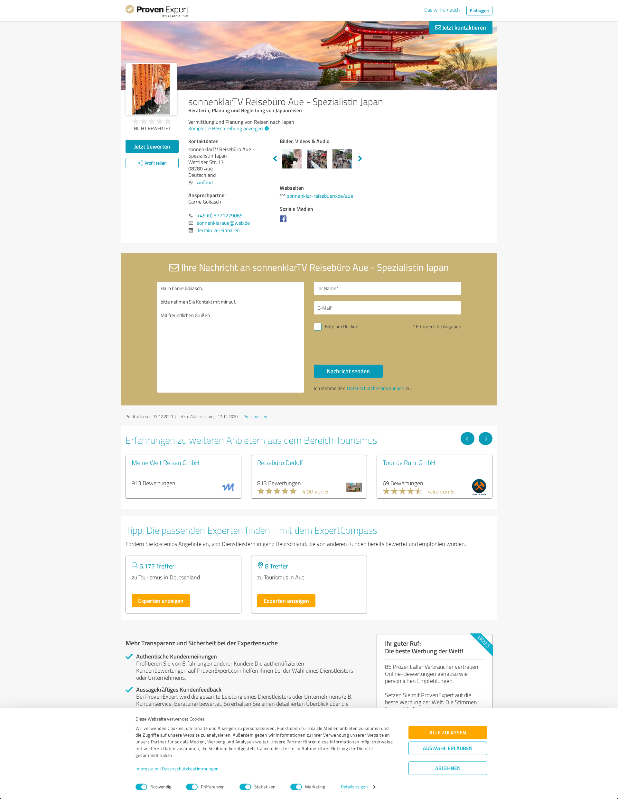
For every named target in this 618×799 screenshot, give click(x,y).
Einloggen (479, 10)
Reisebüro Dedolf (280, 462)
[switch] (192, 787)
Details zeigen (354, 787)
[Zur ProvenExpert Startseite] (157, 12)
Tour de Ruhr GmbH (409, 462)
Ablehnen (448, 768)
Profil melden (255, 416)
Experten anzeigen (160, 600)
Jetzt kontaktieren (463, 27)
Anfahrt (205, 182)
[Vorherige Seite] (467, 438)
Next (360, 159)
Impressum (147, 769)
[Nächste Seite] (485, 438)
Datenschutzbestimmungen (190, 769)
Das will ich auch (442, 9)
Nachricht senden (348, 371)
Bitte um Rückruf (342, 326)
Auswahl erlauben (448, 748)
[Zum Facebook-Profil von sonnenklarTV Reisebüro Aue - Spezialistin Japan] (284, 221)
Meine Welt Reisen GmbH (166, 462)
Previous (275, 159)
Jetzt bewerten (152, 146)
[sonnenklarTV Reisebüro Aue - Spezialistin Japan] (151, 89)
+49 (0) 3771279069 (220, 215)
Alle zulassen (447, 732)
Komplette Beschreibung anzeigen (225, 128)
